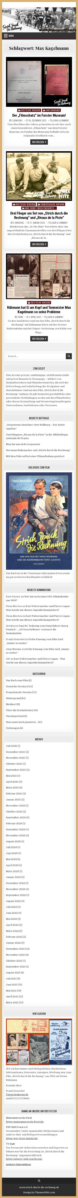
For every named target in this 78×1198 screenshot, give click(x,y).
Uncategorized (15, 716)
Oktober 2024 (14, 811)
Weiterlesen (40, 142)
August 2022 (13, 901)
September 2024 (16, 817)
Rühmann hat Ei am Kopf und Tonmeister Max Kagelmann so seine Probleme (39, 309)
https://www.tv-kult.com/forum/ (24, 1159)
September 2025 (16, 769)
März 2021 (12, 1002)
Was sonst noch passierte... (40, 208)
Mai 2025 (11, 775)
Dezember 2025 (15, 752)
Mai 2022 (11, 919)
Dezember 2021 (15, 948)
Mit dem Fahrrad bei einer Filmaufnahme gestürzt (35, 456)
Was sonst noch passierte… (21, 722)
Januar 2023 (13, 877)
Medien (10, 704)
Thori (20, 317)
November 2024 (15, 805)
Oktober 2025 (14, 763)
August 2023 (13, 841)
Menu (11, 35)
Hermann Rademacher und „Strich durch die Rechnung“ (38, 450)
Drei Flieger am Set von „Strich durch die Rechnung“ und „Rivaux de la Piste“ (39, 215)
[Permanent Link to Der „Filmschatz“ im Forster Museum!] (39, 82)
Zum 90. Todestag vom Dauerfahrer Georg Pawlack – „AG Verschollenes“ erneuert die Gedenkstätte (37, 629)
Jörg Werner (13, 649)
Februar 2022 (14, 936)
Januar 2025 (13, 799)
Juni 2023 (12, 853)
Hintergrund (53, 110)
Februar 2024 (14, 823)
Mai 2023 (11, 859)
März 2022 (12, 931)
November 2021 (15, 954)
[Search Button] (39, 1181)
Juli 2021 (11, 978)
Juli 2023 (11, 847)
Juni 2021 (11, 984)
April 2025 (12, 781)
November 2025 (15, 757)
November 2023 (15, 835)
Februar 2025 (14, 793)
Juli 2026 (11, 746)
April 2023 (12, 865)
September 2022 (16, 895)
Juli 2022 (11, 907)
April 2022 (12, 925)
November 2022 (15, 889)
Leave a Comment (61, 120)
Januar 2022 (13, 942)
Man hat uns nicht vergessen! (23, 444)
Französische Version (52, 204)
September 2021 (15, 966)
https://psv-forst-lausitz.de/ (22, 1138)
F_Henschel (17, 120)
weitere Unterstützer (18, 1164)
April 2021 (12, 996)
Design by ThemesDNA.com (39, 1192)
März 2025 (12, 787)
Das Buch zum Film (17, 680)
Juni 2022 (12, 913)
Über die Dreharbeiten (19, 710)
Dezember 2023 (15, 829)
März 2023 (12, 871)
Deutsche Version (30, 110)
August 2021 (13, 972)
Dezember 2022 (15, 883)
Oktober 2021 (14, 960)
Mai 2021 (11, 990)
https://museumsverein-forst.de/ (25, 1121)
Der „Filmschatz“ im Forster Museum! (39, 115)
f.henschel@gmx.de (17, 1094)
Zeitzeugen (12, 728)
